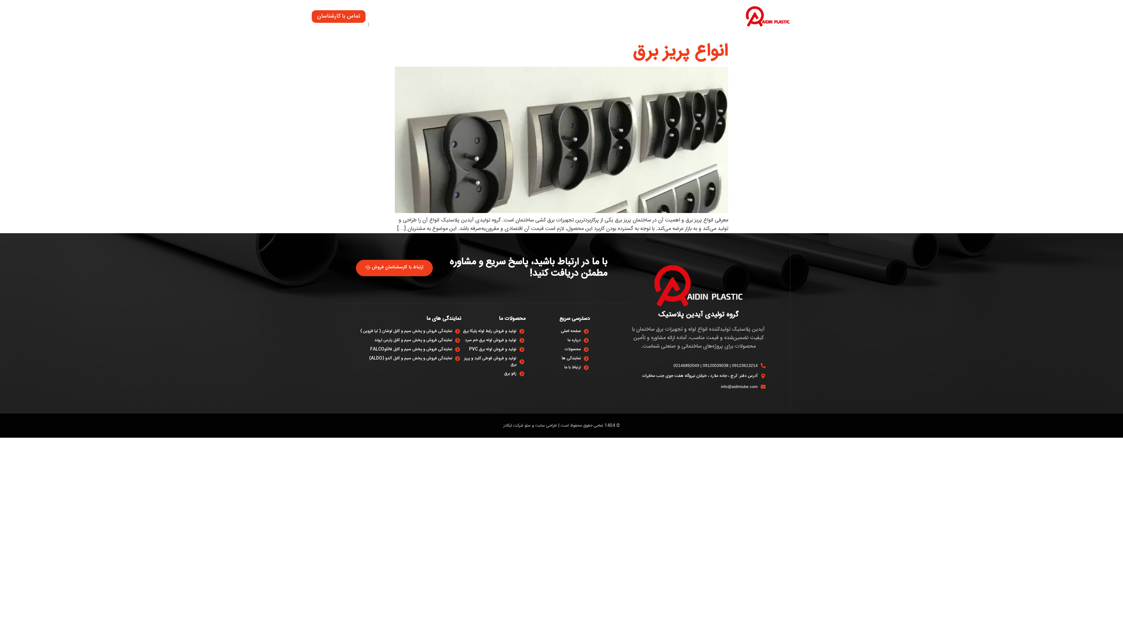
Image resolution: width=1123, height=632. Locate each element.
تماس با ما (463, 17)
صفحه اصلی (644, 17)
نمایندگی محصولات (563, 17)
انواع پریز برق (680, 51)
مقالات (494, 17)
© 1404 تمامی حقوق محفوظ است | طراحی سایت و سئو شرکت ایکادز (561, 425)
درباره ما (522, 17)
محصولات (607, 17)
